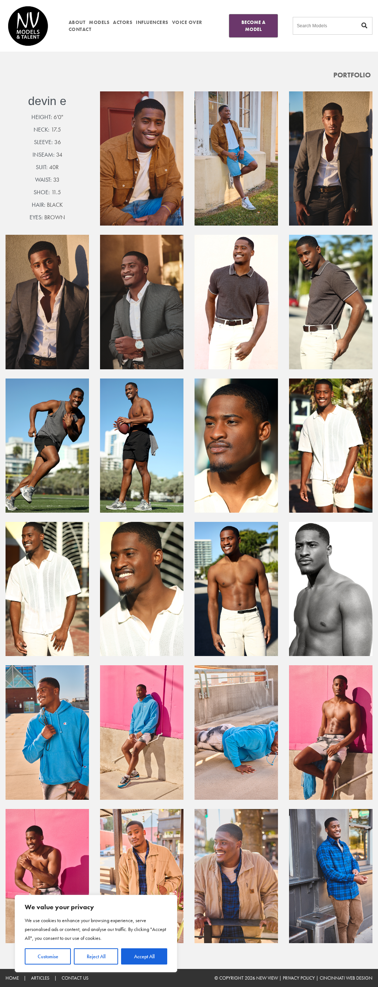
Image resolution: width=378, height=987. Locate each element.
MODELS (99, 22)
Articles (40, 978)
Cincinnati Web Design (346, 978)
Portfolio (352, 75)
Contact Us (75, 978)
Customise (48, 956)
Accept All (144, 956)
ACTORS (122, 22)
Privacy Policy (299, 978)
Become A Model (253, 25)
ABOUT (77, 22)
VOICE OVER (187, 22)
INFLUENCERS (152, 22)
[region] (96, 933)
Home (12, 978)
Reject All (96, 956)
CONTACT (80, 29)
